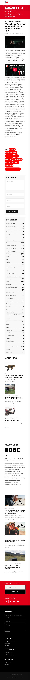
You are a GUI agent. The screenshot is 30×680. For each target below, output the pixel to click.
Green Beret (8, 159)
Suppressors (9, 330)
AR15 (6, 460)
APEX (18, 458)
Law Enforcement (10, 267)
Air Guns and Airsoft (10, 226)
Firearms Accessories (11, 245)
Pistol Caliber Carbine (11, 295)
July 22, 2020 (18, 563)
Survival (8, 333)
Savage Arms (17, 477)
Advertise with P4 (9, 652)
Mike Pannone (9, 165)
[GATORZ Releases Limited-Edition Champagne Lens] (15, 528)
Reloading (8, 303)
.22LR (6, 458)
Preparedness (9, 301)
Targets (8, 338)
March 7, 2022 (11, 508)
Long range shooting (11, 273)
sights (7, 324)
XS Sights (18, 484)
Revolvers (8, 306)
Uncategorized (9, 352)
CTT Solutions (9, 155)
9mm (9, 458)
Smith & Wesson (8, 482)
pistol (9, 475)
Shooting (23, 477)
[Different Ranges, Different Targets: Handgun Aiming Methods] (15, 555)
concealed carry (8, 463)
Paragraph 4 (8, 33)
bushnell (15, 460)
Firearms (10, 11)
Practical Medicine (10, 298)
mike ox (18, 471)
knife (10, 469)
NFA (22, 473)
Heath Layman (17, 467)
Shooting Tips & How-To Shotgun (12, 13)
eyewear (17, 463)
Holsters (8, 259)
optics (6, 475)
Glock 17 (10, 465)
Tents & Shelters (10, 341)
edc (13, 463)
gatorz (21, 463)
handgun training (20, 465)
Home (6, 11)
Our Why (7, 645)
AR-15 (21, 458)
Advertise (7, 664)
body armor (10, 460)
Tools (7, 344)
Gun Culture (9, 254)
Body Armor (9, 231)
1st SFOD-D (12, 149)
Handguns (8, 256)
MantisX (14, 471)
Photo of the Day (10, 292)
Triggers (8, 349)
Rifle (7, 309)
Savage (11, 477)
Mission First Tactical (9, 473)
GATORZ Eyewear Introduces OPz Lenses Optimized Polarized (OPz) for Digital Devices (15, 512)
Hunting (8, 262)
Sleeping (8, 327)
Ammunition (9, 229)
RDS (13, 475)
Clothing (8, 234)
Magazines (8, 279)
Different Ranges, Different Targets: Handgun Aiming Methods (13, 567)
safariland (7, 477)
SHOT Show (9, 319)
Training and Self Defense (12, 346)
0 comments (16, 33)
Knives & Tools (9, 265)
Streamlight (15, 482)
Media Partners (8, 654)
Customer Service (9, 662)
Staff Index (7, 643)
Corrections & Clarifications (11, 656)
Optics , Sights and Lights (12, 287)
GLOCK (6, 465)
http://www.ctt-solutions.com (12, 134)
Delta (16, 155)
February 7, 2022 (18, 537)
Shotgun (8, 321)
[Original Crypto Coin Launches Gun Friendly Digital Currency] (10, 367)
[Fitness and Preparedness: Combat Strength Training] (10, 410)
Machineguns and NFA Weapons (14, 276)
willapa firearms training (10, 484)
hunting (6, 469)
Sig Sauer (17, 480)
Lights (7, 270)
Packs (7, 290)
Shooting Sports (10, 312)
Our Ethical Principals (10, 641)
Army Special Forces (11, 152)
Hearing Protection (9, 467)
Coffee (7, 237)
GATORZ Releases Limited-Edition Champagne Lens (15, 540)
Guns (14, 465)
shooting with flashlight (12, 169)
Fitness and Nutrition (11, 251)
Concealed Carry (10, 240)
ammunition (13, 458)
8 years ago (18, 21)
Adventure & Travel (10, 223)
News (7, 281)
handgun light (18, 159)
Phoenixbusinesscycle (18, 677)
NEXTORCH (17, 473)
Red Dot (16, 475)
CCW (19, 460)
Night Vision (9, 284)
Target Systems (10, 335)
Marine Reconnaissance (11, 162)
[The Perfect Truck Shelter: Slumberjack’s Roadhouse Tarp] (10, 388)
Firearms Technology (11, 248)
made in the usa (8, 471)
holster (22, 467)
